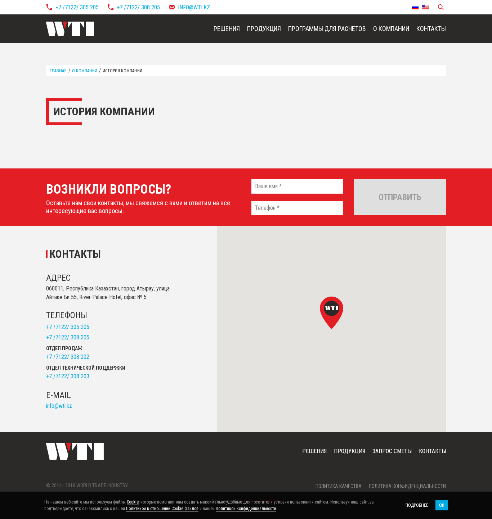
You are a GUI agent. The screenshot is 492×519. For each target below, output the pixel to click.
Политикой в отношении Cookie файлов (162, 508)
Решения (227, 28)
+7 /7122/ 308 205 (138, 7)
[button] (331, 313)
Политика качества (339, 486)
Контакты (431, 28)
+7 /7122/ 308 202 (67, 356)
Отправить (400, 197)
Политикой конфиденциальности (246, 508)
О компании (391, 28)
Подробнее (417, 505)
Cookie (133, 502)
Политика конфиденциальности (407, 486)
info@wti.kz (194, 7)
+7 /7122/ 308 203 (67, 376)
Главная (58, 70)
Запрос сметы (392, 451)
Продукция (264, 28)
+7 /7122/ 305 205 (77, 7)
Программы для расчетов (327, 28)
